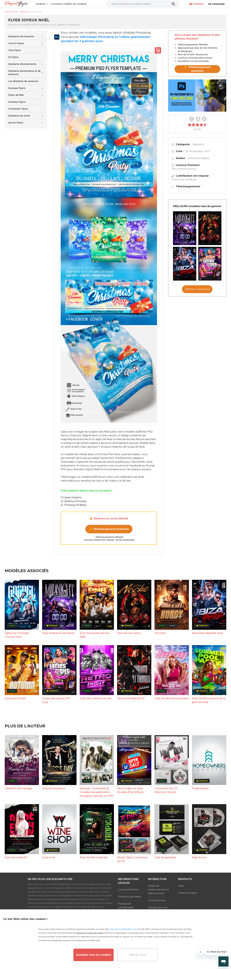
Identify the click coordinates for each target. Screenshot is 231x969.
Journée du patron (54, 788)
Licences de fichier (128, 889)
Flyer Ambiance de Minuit (58, 633)
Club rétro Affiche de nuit (95, 698)
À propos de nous (157, 907)
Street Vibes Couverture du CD (132, 859)
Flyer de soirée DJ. (16, 857)
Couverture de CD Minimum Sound (165, 790)
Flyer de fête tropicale (93, 857)
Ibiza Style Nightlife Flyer (207, 633)
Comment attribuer (183, 179)
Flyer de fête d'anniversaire (171, 698)
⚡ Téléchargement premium (109, 529)
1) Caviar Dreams (71, 497)
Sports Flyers (15, 122)
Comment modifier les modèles (69, 4)
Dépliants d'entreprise (21, 36)
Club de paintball (165, 857)
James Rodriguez (198, 158)
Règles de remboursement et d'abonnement (158, 889)
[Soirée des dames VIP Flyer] (210, 264)
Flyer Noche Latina (129, 633)
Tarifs (181, 885)
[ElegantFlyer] (16, 4)
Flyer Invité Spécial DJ (131, 698)
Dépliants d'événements (22, 64)
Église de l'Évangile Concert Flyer (17, 635)
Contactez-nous (157, 900)
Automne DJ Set (15, 698)
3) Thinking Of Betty (73, 504)
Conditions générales (129, 896)
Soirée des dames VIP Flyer (56, 700)
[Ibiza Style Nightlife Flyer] (184, 264)
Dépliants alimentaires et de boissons (24, 73)
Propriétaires (200, 788)
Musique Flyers (16, 88)
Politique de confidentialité (126, 905)
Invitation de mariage (18, 788)
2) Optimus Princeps (73, 501)
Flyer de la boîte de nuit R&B (94, 635)
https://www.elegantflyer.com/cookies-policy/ (124, 933)
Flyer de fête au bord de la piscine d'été (208, 700)
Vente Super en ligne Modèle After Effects (130, 790)
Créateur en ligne (187, 892)
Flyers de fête (16, 95)
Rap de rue (199, 857)
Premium (198, 4)
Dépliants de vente (19, 115)
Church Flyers (16, 43)
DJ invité (159, 633)
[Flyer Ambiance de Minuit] (184, 228)
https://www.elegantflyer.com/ (123, 929)
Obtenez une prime (197, 289)
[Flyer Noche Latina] (210, 228)
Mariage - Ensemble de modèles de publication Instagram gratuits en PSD (96, 792)
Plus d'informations (183, 168)
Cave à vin (48, 857)
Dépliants (198, 144)
